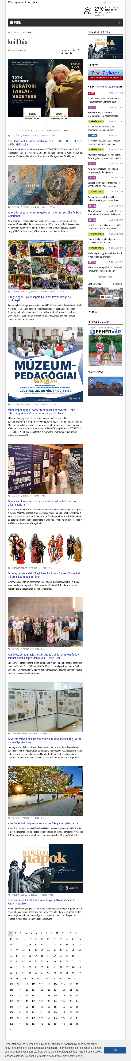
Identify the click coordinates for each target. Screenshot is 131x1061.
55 (42, 955)
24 (73, 939)
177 (77, 1018)
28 (23, 944)
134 (55, 995)
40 (23, 950)
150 (26, 1006)
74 (11, 967)
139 (19, 1001)
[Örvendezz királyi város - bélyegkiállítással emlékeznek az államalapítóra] (45, 469)
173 (48, 1018)
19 (42, 939)
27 (17, 944)
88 (23, 972)
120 (26, 989)
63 (17, 961)
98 (11, 978)
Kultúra (15, 135)
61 (79, 955)
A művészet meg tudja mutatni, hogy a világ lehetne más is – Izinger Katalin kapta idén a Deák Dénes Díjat (44, 656)
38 (11, 950)
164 (55, 1012)
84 (73, 967)
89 (30, 972)
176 (70, 1018)
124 (55, 989)
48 (73, 950)
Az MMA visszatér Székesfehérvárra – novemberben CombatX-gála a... (104, 100)
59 (67, 955)
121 (33, 989)
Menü (17, 22)
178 (11, 1023)
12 (70, 933)
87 (17, 972)
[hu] (104, 2)
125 (63, 989)
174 (55, 1018)
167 (77, 1012)
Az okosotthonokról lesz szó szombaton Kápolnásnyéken (101, 128)
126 (70, 989)
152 (41, 1006)
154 (55, 1006)
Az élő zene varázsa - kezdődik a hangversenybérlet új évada (103, 170)
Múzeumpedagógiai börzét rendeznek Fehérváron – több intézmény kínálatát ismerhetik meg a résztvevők (41, 411)
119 (19, 989)
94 (61, 972)
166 (70, 1012)
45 (55, 950)
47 (67, 950)
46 (61, 950)
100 (24, 978)
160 (26, 1012)
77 (30, 967)
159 (19, 1012)
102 (38, 978)
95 (67, 972)
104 (53, 978)
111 (33, 984)
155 (63, 1006)
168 (11, 1018)
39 (17, 950)
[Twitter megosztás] (62, 53)
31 (42, 944)
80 (48, 967)
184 (55, 1023)
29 (30, 944)
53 (30, 955)
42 (36, 950)
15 (17, 939)
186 (70, 1023)
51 (17, 955)
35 (67, 944)
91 (42, 972)
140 (26, 1001)
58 (61, 955)
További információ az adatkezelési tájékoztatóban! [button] (54, 1056)
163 (48, 1012)
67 (42, 961)
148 (11, 1006)
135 (63, 995)
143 (48, 1001)
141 (33, 1001)
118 (11, 989)
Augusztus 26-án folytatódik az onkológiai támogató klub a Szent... (104, 199)
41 (30, 950)
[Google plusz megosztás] (66, 53)
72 (73, 961)
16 (23, 939)
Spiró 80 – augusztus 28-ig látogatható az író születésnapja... (103, 114)
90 (36, 972)
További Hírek (105, 277)
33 (55, 944)
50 (11, 955)
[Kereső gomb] (119, 23)
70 (61, 961)
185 (63, 1023)
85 (79, 967)
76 (23, 967)
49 (79, 950)
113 (48, 984)
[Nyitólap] (9, 32)
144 (55, 1001)
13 (76, 933)
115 (63, 984)
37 (79, 944)
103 (46, 978)
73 (79, 961)
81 (55, 967)
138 (11, 1001)
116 (70, 984)
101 (31, 978)
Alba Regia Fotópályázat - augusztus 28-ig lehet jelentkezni (43, 823)
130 (26, 995)
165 (63, 1012)
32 (48, 944)
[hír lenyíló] (121, 86)
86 (11, 972)
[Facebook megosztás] (78, 50)
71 (67, 961)
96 (73, 972)
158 (11, 1012)
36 (73, 944)
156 (70, 1006)
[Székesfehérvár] (37, 11)
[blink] (122, 2)
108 (11, 984)
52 (23, 955)
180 (26, 1023)
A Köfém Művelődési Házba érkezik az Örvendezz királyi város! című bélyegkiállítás (45, 740)
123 (48, 989)
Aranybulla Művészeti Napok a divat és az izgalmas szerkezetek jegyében (105, 156)
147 (77, 1001)
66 (36, 961)
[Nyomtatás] (71, 53)
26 (11, 944)
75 (17, 967)
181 (33, 1023)
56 (48, 955)
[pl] (111, 2)
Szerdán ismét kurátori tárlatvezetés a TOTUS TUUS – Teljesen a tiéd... (105, 184)
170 (26, 1018)
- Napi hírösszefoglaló (108, 86)
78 (36, 967)
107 (75, 978)
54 (36, 955)
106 (68, 978)
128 (11, 995)
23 (67, 939)
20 (48, 939)
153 (48, 1006)
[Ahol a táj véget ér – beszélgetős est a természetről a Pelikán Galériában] (45, 185)
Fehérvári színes (19, 291)
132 (41, 995)
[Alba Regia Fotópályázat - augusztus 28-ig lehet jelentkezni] (45, 791)
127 (77, 989)
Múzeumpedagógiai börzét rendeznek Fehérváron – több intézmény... (105, 269)
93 (55, 972)
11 (63, 933)
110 (26, 984)
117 (77, 984)
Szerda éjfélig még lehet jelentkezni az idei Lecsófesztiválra (104, 241)
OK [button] (115, 1050)
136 (70, 995)
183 (48, 1023)
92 (48, 972)
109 (19, 984)
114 (55, 984)
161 (33, 1012)
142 (41, 1001)
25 (79, 939)
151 (33, 1006)
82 (61, 967)
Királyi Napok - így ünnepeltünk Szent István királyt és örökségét (39, 298)
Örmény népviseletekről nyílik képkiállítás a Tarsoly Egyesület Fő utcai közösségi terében (44, 575)
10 (57, 933)
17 (30, 939)
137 (77, 995)
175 (63, 1018)
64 (23, 961)
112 (41, 984)
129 (19, 995)
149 (19, 1006)
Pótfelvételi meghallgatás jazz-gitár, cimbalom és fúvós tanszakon (104, 227)
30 (36, 944)
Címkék (16, 32)
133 (48, 995)
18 (36, 939)
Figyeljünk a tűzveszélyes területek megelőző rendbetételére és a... (104, 142)
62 (11, 961)
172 (41, 1018)
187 (77, 1023)
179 (19, 1023)
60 (73, 955)
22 (61, 939)
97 (79, 972)
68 (48, 961)
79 (42, 967)
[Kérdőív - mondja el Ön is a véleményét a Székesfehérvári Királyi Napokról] (45, 868)
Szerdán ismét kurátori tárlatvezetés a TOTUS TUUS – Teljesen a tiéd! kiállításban (45, 142)
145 (63, 1001)
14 (11, 939)
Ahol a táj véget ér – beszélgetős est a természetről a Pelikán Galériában (44, 214)
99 (17, 978)
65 (30, 961)
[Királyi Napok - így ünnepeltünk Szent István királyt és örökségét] (45, 265)
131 (33, 995)
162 (41, 1012)
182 (41, 1023)
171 (33, 1018)
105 (60, 978)
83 (67, 967)
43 (42, 950)
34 (61, 944)
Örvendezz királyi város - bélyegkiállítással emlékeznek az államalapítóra (42, 502)
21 (55, 939)
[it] (118, 2)
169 (19, 1018)
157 (77, 1006)
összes (117, 284)
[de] (115, 2)
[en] (108, 2)
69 (55, 961)
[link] (105, 47)
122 (41, 989)
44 (48, 950)
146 (70, 1001)
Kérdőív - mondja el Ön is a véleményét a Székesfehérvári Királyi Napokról (42, 901)
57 (55, 955)
